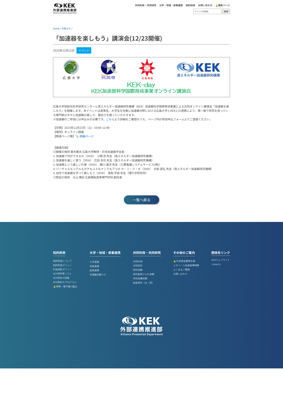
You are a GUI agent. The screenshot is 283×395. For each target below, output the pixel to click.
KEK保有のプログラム (64, 282)
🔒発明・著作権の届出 (65, 286)
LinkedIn (216, 264)
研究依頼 (137, 270)
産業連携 (94, 270)
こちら (110, 119)
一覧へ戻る (141, 199)
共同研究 (137, 265)
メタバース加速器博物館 (186, 265)
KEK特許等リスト (62, 273)
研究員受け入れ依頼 (143, 274)
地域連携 (94, 266)
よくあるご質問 (181, 269)
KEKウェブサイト (220, 260)
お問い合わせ (205, 5)
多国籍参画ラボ (98, 274)
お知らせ (66, 28)
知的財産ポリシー (62, 265)
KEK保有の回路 (61, 278)
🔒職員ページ (222, 5)
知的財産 (190, 5)
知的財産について (62, 261)
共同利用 (137, 261)
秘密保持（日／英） (143, 282)
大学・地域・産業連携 (171, 5)
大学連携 (94, 262)
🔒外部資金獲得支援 (184, 261)
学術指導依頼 (140, 278)
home (56, 28)
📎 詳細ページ (84, 136)
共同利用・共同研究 (145, 5)
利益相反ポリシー (62, 269)
